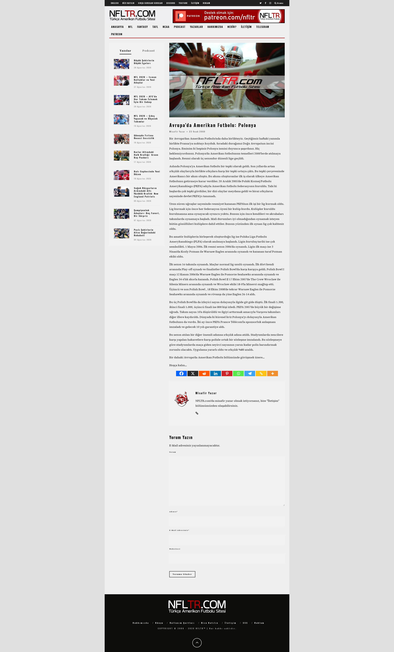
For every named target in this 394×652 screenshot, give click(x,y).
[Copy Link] (261, 373)
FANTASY (142, 27)
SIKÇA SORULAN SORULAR (150, 3)
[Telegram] (249, 373)
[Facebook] (181, 373)
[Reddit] (204, 373)
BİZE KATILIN (128, 3)
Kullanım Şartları (182, 623)
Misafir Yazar (177, 131)
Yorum (172, 452)
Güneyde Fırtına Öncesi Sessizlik (144, 137)
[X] (192, 373)
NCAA (166, 27)
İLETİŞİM (195, 3)
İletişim (230, 623)
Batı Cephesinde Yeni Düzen (147, 173)
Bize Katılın (209, 623)
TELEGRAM (262, 27)
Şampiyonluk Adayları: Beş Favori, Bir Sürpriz (147, 213)
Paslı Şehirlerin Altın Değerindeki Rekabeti (145, 232)
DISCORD (170, 3)
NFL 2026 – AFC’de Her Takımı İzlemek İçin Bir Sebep (145, 99)
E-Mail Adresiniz (179, 530)
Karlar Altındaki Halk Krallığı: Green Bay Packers (146, 154)
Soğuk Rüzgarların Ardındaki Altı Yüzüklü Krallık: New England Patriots (146, 192)
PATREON (116, 34)
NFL (130, 27)
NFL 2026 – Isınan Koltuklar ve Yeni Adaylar (145, 79)
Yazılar (125, 51)
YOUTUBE (183, 3)
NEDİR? (232, 27)
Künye (159, 623)
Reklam (259, 623)
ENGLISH (115, 3)
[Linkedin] (215, 373)
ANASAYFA (117, 27)
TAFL (155, 27)
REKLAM (206, 3)
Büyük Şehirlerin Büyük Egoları (144, 62)
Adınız (173, 512)
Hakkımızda (141, 623)
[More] (272, 373)
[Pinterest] (227, 373)
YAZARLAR (196, 27)
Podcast (148, 50)
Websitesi (174, 549)
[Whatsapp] (238, 373)
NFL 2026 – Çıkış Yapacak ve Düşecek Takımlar (146, 118)
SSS (245, 623)
